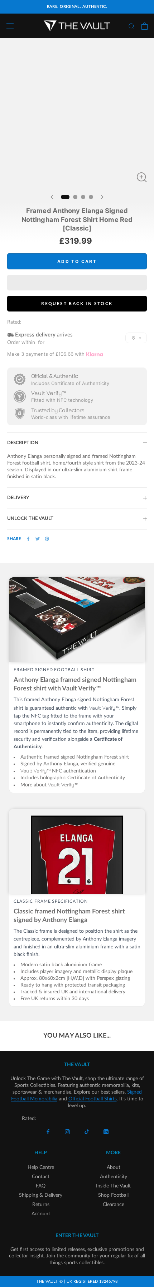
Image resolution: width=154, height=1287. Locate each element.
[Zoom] (142, 177)
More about (49, 784)
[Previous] (52, 197)
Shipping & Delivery (40, 1195)
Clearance (113, 1204)
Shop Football (113, 1195)
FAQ (40, 1186)
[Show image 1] (65, 197)
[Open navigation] (10, 26)
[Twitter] (37, 539)
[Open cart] (144, 26)
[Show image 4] (91, 197)
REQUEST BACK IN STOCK (76, 304)
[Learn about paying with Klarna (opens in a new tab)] (94, 354)
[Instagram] (67, 1132)
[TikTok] (86, 1132)
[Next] (102, 197)
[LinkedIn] (106, 1132)
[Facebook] (28, 539)
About (113, 1167)
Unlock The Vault (30, 518)
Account (41, 1213)
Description (22, 443)
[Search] (132, 26)
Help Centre (41, 1167)
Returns (40, 1204)
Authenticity (113, 1176)
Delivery (18, 498)
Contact (40, 1176)
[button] (77, 282)
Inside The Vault (113, 1186)
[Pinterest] (47, 539)
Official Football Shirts (92, 1098)
